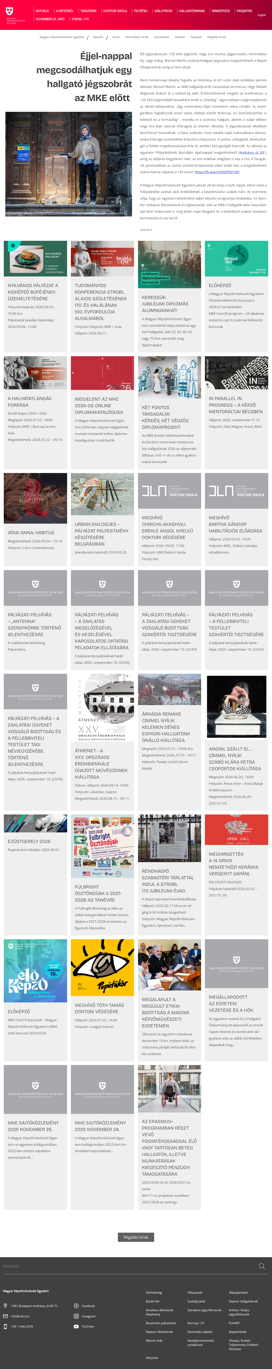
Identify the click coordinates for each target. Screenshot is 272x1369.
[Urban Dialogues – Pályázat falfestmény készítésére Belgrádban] (102, 519)
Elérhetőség (154, 1292)
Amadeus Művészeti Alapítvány (159, 1312)
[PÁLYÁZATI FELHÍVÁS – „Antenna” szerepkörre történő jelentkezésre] (35, 620)
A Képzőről (65, 11)
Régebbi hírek (216, 37)
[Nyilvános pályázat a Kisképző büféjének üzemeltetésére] (35, 296)
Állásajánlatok (238, 1292)
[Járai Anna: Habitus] (35, 519)
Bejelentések (237, 1332)
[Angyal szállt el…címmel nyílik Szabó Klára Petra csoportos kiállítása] (236, 742)
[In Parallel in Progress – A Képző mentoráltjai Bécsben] (236, 412)
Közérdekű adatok (200, 1332)
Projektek (244, 11)
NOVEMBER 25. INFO (50, 19)
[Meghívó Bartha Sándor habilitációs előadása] (236, 519)
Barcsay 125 (196, 1323)
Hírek (115, 37)
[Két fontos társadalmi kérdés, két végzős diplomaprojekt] (169, 412)
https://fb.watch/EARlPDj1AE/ (217, 172)
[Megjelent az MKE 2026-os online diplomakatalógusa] (102, 412)
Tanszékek (88, 11)
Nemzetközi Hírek (136, 37)
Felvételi (141, 11)
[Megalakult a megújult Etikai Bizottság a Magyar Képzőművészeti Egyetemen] (169, 1000)
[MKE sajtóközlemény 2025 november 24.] (102, 1137)
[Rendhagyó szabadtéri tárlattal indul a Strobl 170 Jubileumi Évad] (169, 874)
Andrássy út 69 (252, 152)
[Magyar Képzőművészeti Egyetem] (15, 15)
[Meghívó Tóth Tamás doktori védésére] (102, 1000)
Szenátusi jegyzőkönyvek (205, 1310)
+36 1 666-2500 (22, 1326)
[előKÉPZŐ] (236, 296)
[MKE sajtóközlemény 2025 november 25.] (35, 1137)
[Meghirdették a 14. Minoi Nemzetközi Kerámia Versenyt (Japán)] (236, 874)
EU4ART (234, 1323)
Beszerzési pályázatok (161, 1323)
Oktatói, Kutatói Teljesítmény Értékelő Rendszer (243, 1345)
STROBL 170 (80, 19)
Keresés (262, 1271)
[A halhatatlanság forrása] (35, 412)
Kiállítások (163, 11)
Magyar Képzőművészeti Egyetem (62, 37)
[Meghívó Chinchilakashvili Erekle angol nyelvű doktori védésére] (169, 519)
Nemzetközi (221, 11)
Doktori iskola (115, 11)
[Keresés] (262, 1266)
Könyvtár (152, 1358)
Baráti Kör (153, 1301)
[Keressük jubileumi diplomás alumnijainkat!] (169, 296)
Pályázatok (195, 1292)
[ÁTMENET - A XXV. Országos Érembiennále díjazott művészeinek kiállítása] (102, 742)
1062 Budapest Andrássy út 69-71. (35, 1306)
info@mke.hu (20, 1316)
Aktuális (42, 11)
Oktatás (180, 37)
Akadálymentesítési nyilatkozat (201, 1343)
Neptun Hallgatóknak (243, 1301)
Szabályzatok (196, 1301)
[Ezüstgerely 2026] (35, 874)
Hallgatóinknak (192, 11)
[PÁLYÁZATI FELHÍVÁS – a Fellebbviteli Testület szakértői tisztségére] (236, 620)
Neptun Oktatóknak (159, 1332)
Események (161, 37)
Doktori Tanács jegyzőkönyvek (239, 1312)
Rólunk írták (154, 1341)
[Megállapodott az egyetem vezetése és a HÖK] (236, 1000)
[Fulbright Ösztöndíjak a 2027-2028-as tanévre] (102, 874)
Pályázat (196, 37)
